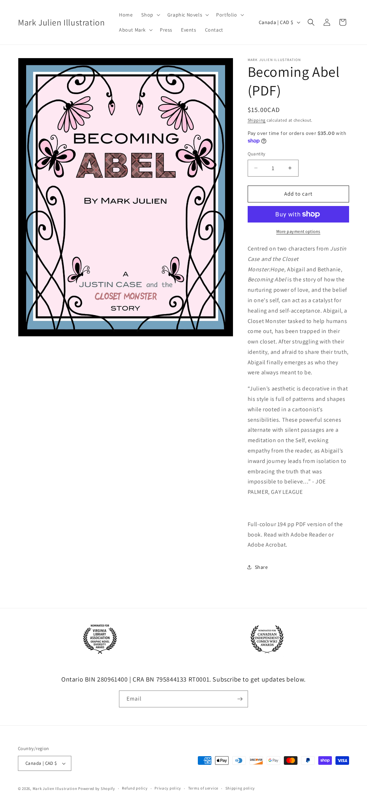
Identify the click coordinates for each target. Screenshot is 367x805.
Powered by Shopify (96, 788)
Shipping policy (240, 788)
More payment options (298, 231)
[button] (150, 14)
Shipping (257, 120)
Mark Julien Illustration (55, 788)
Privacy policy (167, 788)
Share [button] (261, 567)
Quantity (257, 154)
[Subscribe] (240, 699)
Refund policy (134, 788)
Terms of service (203, 788)
